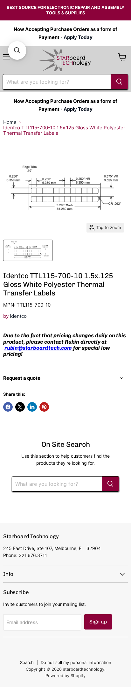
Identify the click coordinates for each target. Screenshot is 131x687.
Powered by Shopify (65, 675)
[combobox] (57, 81)
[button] (17, 50)
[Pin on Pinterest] (44, 407)
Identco (18, 316)
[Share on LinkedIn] (32, 407)
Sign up (98, 622)
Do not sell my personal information (76, 662)
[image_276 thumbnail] (27, 250)
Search (27, 662)
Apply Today (78, 37)
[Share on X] (20, 407)
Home (10, 122)
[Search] (119, 81)
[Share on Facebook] (8, 407)
